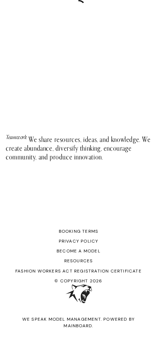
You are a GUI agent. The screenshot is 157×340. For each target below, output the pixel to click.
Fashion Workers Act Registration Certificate (78, 271)
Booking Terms (79, 231)
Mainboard (78, 326)
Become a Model (78, 251)
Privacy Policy (79, 241)
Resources (78, 261)
